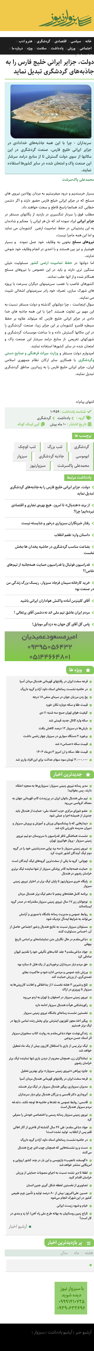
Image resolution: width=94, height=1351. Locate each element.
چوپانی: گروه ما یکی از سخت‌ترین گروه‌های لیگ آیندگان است (50, 861)
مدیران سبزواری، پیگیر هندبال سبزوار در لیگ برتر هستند (53, 1086)
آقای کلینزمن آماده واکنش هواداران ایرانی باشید (55, 601)
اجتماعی (85, 48)
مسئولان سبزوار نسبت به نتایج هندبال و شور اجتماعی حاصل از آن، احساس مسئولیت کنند (51, 929)
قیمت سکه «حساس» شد (71, 744)
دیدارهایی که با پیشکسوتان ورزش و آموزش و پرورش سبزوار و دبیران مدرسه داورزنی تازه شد (52, 826)
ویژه (30, 48)
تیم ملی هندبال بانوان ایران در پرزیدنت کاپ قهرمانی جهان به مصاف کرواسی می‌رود (52, 801)
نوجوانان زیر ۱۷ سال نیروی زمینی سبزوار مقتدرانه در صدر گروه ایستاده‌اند (51, 904)
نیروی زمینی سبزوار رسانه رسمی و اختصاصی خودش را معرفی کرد (52, 1117)
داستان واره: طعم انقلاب (72, 535)
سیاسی (75, 41)
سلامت (41, 48)
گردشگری (43, 41)
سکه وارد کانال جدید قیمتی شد (68, 720)
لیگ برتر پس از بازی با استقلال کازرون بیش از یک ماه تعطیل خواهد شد (52, 1048)
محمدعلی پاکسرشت (73, 465)
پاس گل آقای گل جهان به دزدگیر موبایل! (61, 624)
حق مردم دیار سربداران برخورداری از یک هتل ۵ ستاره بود (52, 964)
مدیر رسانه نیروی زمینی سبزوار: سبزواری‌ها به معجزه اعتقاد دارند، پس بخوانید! (53, 788)
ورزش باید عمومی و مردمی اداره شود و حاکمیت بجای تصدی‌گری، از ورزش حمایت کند (57, 975)
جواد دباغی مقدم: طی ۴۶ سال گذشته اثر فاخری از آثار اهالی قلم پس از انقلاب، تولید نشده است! (52, 1130)
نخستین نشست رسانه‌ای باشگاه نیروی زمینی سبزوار (56, 1013)
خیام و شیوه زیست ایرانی (72, 1205)
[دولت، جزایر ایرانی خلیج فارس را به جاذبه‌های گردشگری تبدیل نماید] (50, 137)
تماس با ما (84, 55)
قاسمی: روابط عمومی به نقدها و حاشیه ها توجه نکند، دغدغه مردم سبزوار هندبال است (52, 1105)
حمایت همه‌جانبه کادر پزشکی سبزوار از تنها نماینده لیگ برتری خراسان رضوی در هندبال (51, 871)
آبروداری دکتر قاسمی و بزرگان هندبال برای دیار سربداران (53, 1094)
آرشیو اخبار (18, 1226)
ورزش (71, 48)
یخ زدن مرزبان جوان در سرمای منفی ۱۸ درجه (60, 697)
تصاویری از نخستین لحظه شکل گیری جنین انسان (57, 1185)
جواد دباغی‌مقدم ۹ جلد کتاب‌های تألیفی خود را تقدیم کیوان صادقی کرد (53, 954)
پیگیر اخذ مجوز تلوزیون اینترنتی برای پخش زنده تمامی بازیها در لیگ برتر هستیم (51, 1023)
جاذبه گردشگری (51, 456)
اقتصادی (60, 41)
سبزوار (22, 456)
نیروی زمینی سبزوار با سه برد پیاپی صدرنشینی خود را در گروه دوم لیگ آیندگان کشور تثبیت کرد (52, 851)
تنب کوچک (27, 447)
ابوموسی (82, 456)
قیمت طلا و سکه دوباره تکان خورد (67, 705)
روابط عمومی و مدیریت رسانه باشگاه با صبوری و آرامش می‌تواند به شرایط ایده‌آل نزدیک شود (55, 917)
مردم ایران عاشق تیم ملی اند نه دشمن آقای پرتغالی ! (52, 612)
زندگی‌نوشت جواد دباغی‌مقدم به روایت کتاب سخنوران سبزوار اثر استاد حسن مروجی (52, 1036)
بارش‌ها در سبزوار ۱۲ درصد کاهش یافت (63, 728)
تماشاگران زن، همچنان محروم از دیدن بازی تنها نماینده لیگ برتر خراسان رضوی (50, 1061)
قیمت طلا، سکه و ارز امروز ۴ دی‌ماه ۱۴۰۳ (62, 752)
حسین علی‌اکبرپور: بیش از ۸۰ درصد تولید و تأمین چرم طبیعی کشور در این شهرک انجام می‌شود (51, 1195)
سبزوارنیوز (38, 465)
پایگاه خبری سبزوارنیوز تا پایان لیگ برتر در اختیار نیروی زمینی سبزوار (52, 884)
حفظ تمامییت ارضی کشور (51, 263)
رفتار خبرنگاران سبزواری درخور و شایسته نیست (55, 523)
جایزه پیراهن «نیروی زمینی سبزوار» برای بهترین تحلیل (54, 1071)
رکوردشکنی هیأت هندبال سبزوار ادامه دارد (61, 1005)
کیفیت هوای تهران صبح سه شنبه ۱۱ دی (63, 712)
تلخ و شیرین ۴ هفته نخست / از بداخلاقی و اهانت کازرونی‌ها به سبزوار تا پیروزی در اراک (51, 987)
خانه (88, 41)
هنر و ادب (25, 41)
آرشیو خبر (83, 1332)
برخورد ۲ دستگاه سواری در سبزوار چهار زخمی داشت (55, 736)
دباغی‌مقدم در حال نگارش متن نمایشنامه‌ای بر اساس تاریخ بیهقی (53, 942)
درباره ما (17, 48)
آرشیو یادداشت (60, 1332)
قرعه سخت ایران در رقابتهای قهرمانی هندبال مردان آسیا (54, 681)
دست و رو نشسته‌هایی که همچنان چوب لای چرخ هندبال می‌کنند (55, 1150)
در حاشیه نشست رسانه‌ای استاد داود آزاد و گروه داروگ (54, 689)
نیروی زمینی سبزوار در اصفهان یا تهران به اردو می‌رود (55, 997)
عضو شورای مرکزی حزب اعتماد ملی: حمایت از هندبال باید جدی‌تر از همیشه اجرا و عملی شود (53, 813)
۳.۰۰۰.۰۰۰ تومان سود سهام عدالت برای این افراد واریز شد (52, 759)
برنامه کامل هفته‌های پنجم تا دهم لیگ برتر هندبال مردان (53, 894)
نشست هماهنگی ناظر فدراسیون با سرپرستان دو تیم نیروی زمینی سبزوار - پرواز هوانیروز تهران (54, 838)
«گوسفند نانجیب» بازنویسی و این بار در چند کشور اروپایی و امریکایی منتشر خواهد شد (52, 1163)
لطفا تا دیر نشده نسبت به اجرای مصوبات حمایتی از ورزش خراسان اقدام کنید (54, 1175)
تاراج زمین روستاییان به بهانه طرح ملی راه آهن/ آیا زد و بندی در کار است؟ (51, 1216)
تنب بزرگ (55, 447)
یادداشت (56, 48)
